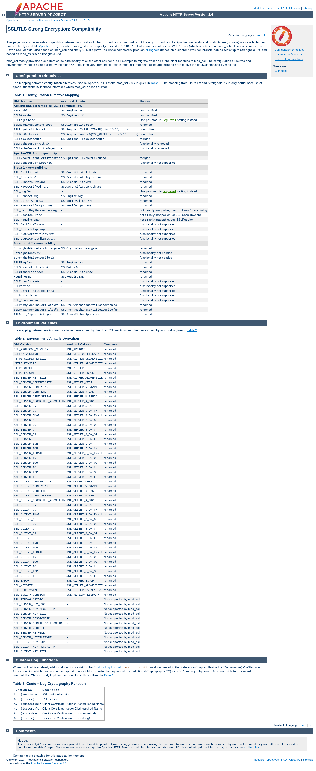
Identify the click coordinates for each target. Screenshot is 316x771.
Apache (11, 20)
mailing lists (252, 747)
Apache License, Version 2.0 (48, 763)
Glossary (294, 8)
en (258, 35)
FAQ (284, 8)
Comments (281, 70)
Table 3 (109, 675)
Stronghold (151, 50)
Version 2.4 (68, 20)
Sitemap (308, 8)
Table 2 (192, 330)
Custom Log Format (107, 667)
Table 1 (156, 83)
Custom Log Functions (289, 59)
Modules (258, 8)
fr (265, 35)
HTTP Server (27, 20)
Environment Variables (289, 54)
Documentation (48, 20)
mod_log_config (137, 667)
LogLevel (169, 120)
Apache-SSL (47, 46)
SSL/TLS (84, 20)
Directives (272, 8)
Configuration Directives (289, 49)
